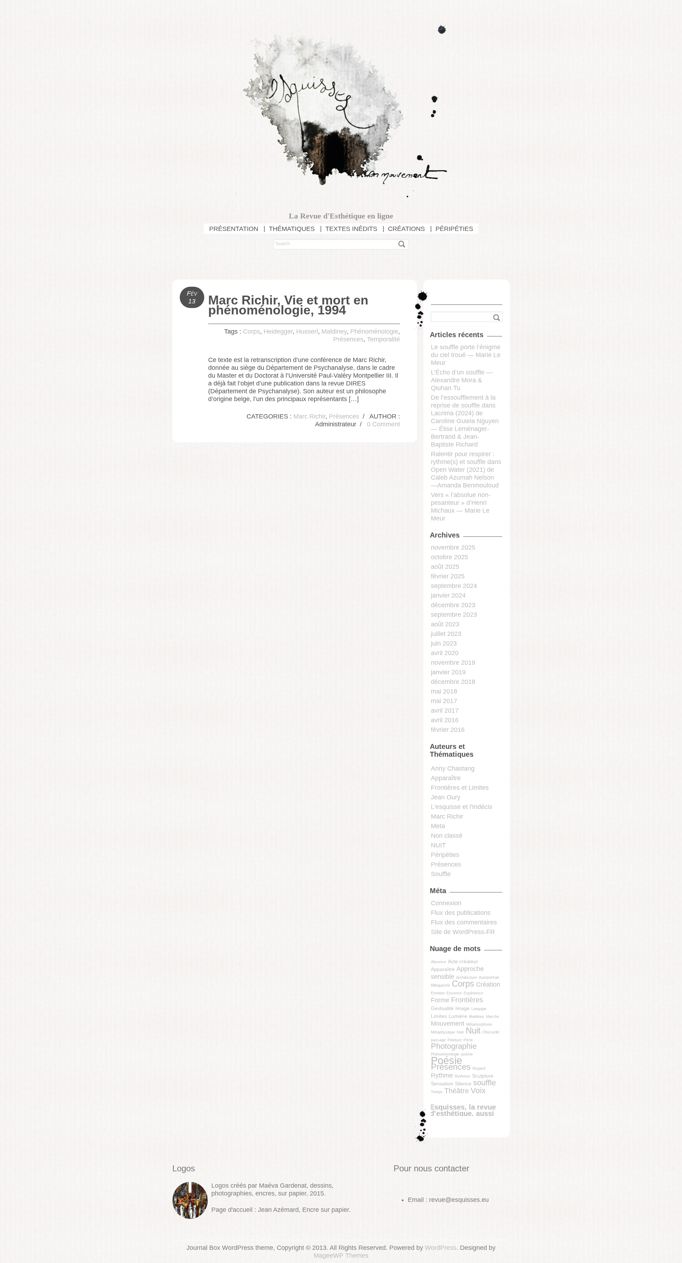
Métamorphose (479, 1024)
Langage (478, 1008)
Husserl (307, 331)
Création (488, 984)
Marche (492, 1016)
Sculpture (482, 1076)
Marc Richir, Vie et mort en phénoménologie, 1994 (288, 305)
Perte (468, 1040)
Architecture (466, 977)
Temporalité (383, 339)
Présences (348, 339)
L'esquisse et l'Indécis (461, 806)
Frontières (467, 1000)
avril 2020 (445, 653)
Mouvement (447, 1023)
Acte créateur (463, 961)
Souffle (441, 874)
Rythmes (462, 1076)
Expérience (473, 993)
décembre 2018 (453, 681)
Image (462, 1008)
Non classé (446, 835)
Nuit (473, 1030)
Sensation (442, 1083)
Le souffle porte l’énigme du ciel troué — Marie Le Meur (465, 355)
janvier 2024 (448, 595)
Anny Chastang (453, 768)
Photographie (454, 1046)
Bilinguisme (440, 985)
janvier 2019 (448, 672)
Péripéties (445, 854)
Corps (251, 331)
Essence (454, 993)
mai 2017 (444, 701)
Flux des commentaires (464, 922)
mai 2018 (444, 691)
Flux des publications (461, 912)
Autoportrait (489, 977)
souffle (484, 1082)
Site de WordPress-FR (463, 931)
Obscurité (490, 1032)
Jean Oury (445, 797)
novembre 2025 (453, 547)
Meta (438, 826)
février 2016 (448, 729)
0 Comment (383, 424)
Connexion (446, 903)
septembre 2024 (454, 585)
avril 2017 (445, 710)
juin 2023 (444, 643)
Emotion (438, 993)
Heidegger (278, 331)
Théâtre (456, 1091)
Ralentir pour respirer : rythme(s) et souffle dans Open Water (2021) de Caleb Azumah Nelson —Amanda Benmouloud (466, 469)
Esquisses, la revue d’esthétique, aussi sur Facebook (463, 1113)
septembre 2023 (454, 614)
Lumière (458, 1016)
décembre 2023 (453, 605)
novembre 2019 (453, 662)
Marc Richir (309, 416)
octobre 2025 (449, 557)
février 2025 (448, 576)
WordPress (440, 1247)
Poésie (446, 1060)
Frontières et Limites (460, 787)
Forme (440, 1000)
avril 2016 (445, 720)
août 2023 (445, 624)
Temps (437, 1092)
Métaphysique (443, 1032)
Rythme (442, 1075)
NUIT (438, 845)
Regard (478, 1068)
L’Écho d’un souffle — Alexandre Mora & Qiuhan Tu (462, 380)
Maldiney (334, 331)
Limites (439, 1016)
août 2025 (445, 566)
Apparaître (446, 778)
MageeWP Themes (341, 1255)
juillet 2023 (446, 633)
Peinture (455, 1040)
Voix (478, 1090)
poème (467, 1054)
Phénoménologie (374, 331)
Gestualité (442, 1008)
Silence (463, 1083)
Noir (460, 1032)
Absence (438, 962)
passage (438, 1040)
